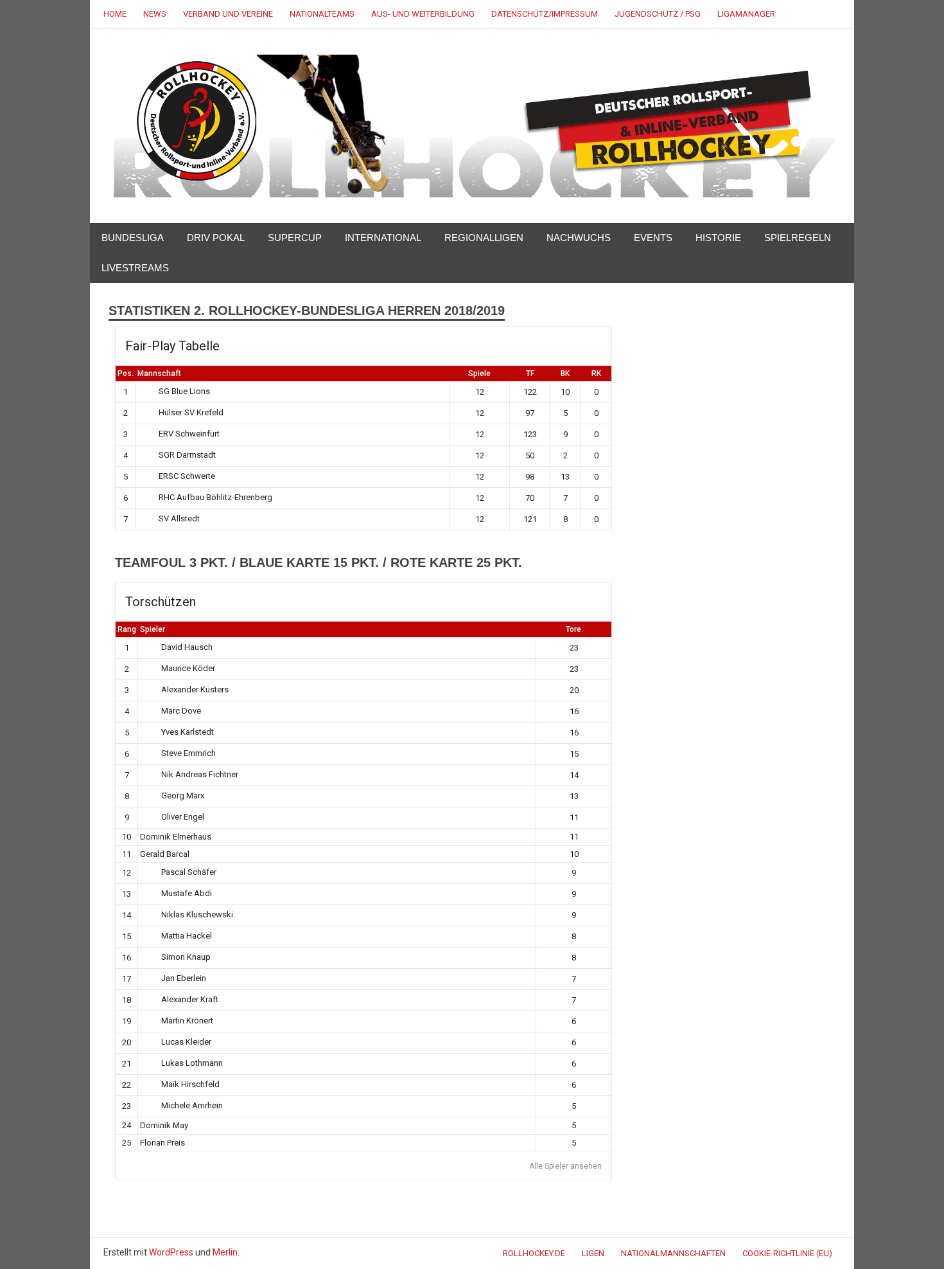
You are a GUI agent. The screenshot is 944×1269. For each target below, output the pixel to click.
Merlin (225, 1252)
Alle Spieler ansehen (565, 1166)
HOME (115, 14)
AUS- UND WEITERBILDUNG (423, 14)
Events (653, 237)
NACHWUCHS (578, 237)
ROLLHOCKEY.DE (534, 1253)
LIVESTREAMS (135, 267)
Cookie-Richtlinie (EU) (787, 1253)
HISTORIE (718, 237)
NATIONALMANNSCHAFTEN (673, 1253)
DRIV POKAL (216, 237)
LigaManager (746, 14)
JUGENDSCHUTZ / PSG (658, 14)
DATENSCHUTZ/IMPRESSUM (544, 14)
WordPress (171, 1252)
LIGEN (593, 1253)
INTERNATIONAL (383, 237)
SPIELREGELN (797, 237)
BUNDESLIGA (132, 237)
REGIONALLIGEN (483, 237)
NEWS (154, 14)
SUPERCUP (295, 237)
